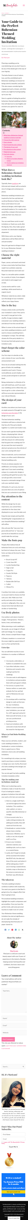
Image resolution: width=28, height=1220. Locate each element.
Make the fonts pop (9, 152)
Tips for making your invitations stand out (15, 164)
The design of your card (11, 147)
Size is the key (8, 142)
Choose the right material (11, 140)
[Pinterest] (12, 930)
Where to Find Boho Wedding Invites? (15, 159)
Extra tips (9, 156)
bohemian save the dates (10, 413)
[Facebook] (5, 930)
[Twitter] (9, 930)
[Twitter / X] (22, 930)
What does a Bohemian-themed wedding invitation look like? (13, 136)
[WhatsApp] (19, 930)
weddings (15, 183)
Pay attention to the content (12, 149)
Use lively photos (9, 154)
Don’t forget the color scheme (13, 145)
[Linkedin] (15, 930)
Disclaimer (7, 1216)
